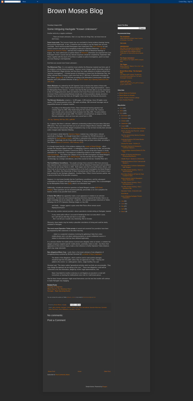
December (124, 115)
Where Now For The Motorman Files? (59, 289)
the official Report (74, 156)
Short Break (124, 193)
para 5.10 (60, 77)
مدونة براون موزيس (125, 81)
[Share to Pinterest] (80, 305)
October (123, 121)
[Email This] (71, 305)
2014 (121, 108)
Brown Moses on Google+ (127, 95)
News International (84, 307)
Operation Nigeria (74, 134)
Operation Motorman (95, 307)
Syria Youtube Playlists (126, 100)
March (123, 211)
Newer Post (51, 371)
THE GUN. (123, 43)
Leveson (69, 307)
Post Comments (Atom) (63, 374)
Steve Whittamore (64, 309)
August (123, 126)
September (124, 123)
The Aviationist (125, 36)
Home (79, 371)
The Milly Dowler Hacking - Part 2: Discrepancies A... (131, 183)
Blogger (104, 386)
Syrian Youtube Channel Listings (129, 97)
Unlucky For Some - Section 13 (130, 143)
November (124, 118)
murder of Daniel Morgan (93, 146)
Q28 (69, 183)
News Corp (75, 307)
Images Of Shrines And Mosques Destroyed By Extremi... (131, 155)
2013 (121, 111)
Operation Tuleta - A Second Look (131, 191)
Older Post (107, 371)
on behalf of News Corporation (92, 254)
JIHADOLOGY (124, 46)
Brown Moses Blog (75, 11)
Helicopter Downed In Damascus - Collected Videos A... (131, 147)
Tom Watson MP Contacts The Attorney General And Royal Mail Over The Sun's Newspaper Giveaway (131, 76)
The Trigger (123, 64)
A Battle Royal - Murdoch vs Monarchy (132, 159)
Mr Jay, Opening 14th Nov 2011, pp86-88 (61, 119)
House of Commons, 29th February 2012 (69, 142)
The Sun (77, 309)
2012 (121, 113)
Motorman (84, 53)
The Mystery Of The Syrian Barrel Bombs (133, 128)
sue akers (72, 309)
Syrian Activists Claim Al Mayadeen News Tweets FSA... (131, 179)
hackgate (63, 307)
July (122, 201)
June (123, 203)
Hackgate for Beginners (55, 287)
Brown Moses (58, 304)
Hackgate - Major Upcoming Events (58, 291)
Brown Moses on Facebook (127, 93)
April (122, 209)
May (122, 206)
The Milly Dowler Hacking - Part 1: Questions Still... (131, 187)
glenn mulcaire (56, 307)
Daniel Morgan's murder (64, 138)
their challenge (97, 46)
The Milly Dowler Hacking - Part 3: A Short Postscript (132, 170)
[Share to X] (75, 305)
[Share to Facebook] (77, 305)
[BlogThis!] (73, 305)
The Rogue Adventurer (127, 58)
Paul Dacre (55, 309)
